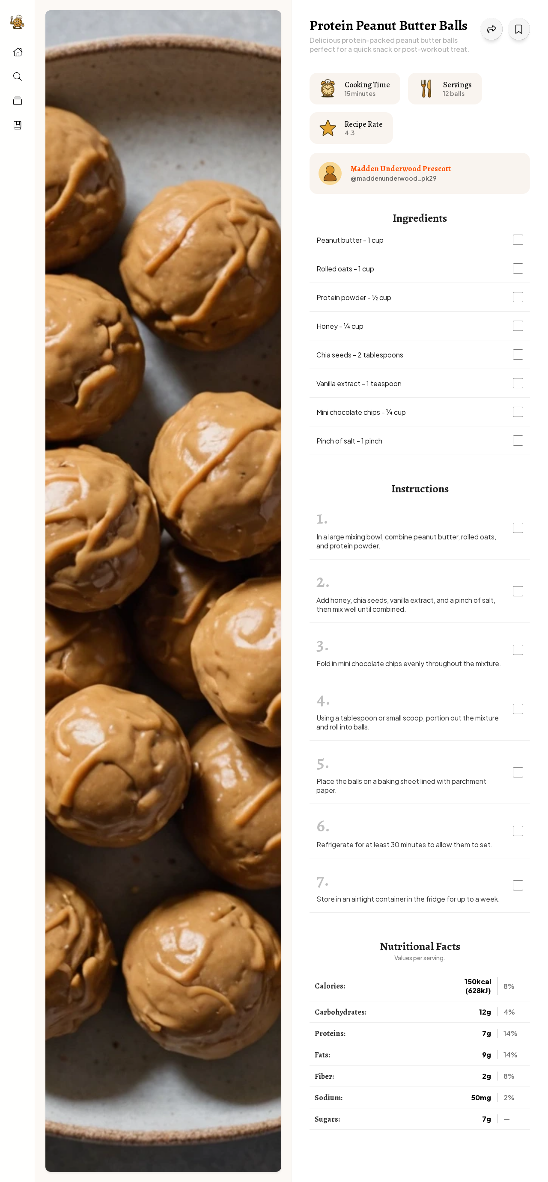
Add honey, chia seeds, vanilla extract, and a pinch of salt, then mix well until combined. (405, 604)
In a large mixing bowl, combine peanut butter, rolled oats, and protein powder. (406, 541)
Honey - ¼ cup (339, 326)
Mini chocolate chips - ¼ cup (361, 412)
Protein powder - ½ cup (353, 297)
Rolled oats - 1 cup (345, 268)
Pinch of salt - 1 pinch (349, 440)
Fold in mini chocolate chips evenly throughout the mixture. (408, 663)
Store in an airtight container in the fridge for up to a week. (408, 898)
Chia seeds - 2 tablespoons (359, 354)
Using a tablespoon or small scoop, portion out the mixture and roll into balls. (407, 722)
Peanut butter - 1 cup (350, 239)
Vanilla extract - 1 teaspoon (359, 383)
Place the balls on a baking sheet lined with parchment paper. (401, 786)
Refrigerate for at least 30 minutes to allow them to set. (404, 844)
